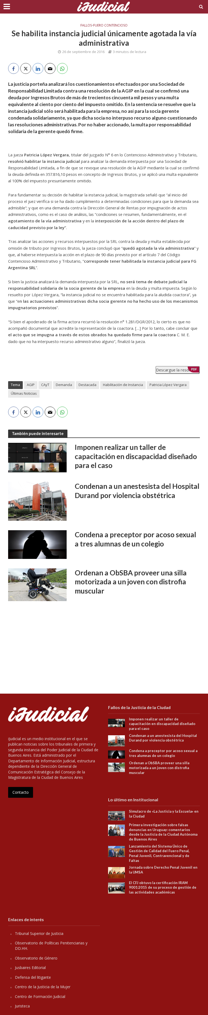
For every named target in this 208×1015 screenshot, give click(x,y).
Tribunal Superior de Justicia (39, 933)
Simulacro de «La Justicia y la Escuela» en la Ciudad (164, 813)
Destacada (87, 384)
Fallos (86, 25)
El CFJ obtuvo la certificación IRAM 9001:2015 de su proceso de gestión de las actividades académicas (162, 887)
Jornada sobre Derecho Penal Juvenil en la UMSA (163, 869)
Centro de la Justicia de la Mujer (42, 986)
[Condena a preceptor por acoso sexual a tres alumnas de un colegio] (37, 544)
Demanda (64, 384)
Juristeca (22, 1006)
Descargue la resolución (177, 370)
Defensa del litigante (33, 977)
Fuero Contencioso (110, 25)
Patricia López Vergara (168, 384)
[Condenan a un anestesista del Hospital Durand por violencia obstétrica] (37, 501)
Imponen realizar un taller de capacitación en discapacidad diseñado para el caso (136, 456)
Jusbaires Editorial (30, 967)
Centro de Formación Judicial (40, 996)
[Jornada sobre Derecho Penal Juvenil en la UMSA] (116, 872)
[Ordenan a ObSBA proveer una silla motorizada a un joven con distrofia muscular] (37, 584)
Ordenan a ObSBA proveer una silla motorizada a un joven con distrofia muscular (131, 581)
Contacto (20, 792)
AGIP (31, 384)
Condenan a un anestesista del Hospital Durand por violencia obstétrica (137, 491)
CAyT (45, 384)
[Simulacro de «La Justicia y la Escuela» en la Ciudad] (116, 815)
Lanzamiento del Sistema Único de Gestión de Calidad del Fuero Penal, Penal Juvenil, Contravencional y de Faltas (159, 853)
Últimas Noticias (24, 393)
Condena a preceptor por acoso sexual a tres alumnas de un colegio (135, 539)
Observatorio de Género (36, 958)
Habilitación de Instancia (123, 384)
